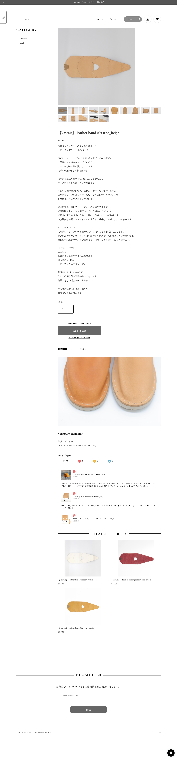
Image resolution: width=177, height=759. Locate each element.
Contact (113, 19)
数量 (61, 302)
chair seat (23, 38)
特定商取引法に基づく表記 (43, 732)
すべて (65, 461)
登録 (88, 710)
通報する (83, 349)
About (100, 19)
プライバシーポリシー (23, 732)
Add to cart (79, 330)
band (22, 43)
